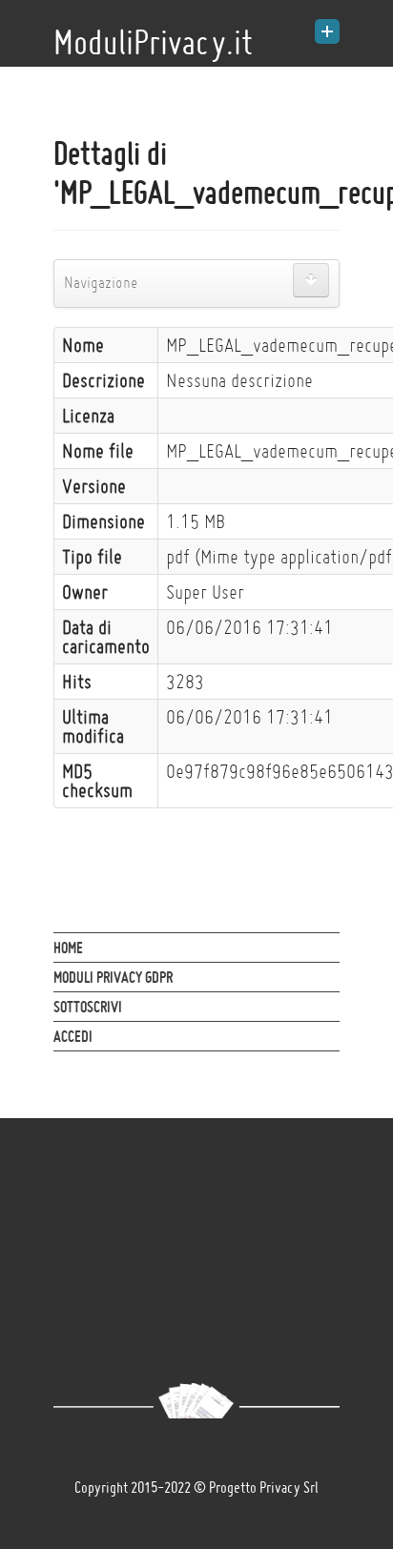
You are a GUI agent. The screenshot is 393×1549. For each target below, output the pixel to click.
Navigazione (100, 283)
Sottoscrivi (87, 1006)
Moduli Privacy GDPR (113, 977)
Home (68, 947)
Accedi (73, 1036)
